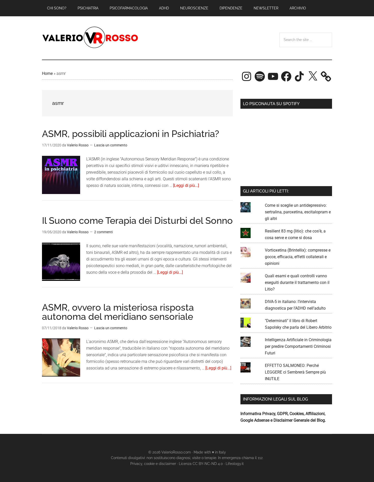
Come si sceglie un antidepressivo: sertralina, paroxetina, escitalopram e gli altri (298, 212)
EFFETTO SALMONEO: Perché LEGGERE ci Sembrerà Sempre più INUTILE (295, 372)
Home (47, 73)
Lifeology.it (235, 464)
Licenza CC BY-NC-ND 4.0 (201, 464)
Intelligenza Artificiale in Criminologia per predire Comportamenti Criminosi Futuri (298, 346)
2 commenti (103, 232)
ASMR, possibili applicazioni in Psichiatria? (130, 133)
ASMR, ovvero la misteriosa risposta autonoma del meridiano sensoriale (118, 312)
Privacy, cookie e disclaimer (153, 464)
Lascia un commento (110, 145)
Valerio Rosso (90, 37)
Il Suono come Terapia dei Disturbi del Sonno (137, 220)
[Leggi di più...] (186, 185)
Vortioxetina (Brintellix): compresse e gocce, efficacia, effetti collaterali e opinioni (297, 257)
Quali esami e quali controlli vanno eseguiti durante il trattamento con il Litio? (297, 282)
